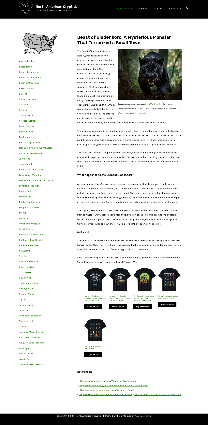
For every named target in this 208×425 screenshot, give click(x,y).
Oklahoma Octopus (29, 223)
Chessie (23, 110)
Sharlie (23, 256)
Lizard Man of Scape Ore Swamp (36, 180)
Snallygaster (26, 288)
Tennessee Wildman (30, 315)
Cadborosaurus (27, 99)
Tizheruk (24, 326)
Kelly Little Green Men (31, 169)
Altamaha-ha (26, 61)
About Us (173, 8)
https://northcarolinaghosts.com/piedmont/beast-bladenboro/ (113, 385)
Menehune (25, 196)
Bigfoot (23, 93)
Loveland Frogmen (29, 185)
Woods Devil (25, 358)
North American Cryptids (57, 7)
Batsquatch (25, 66)
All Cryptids (123, 8)
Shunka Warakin (28, 261)
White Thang (26, 353)
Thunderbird (26, 321)
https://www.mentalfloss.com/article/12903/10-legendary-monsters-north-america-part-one (130, 394)
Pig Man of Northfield (30, 239)
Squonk (23, 299)
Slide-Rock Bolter (28, 283)
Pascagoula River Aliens (32, 234)
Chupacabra (26, 115)
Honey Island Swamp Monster (35, 147)
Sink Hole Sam (27, 267)
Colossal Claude (28, 120)
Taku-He (24, 310)
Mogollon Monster (29, 207)
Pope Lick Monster (29, 245)
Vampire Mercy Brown (31, 331)
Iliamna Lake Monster (31, 153)
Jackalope (24, 158)
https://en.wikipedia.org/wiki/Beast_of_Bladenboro (107, 381)
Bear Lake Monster (29, 72)
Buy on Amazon (93, 306)
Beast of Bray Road (29, 82)
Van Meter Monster (29, 337)
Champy (23, 104)
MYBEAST (142, 8)
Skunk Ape (25, 277)
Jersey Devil (25, 164)
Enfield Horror (26, 131)
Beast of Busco (27, 88)
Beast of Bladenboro (30, 77)
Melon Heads (26, 191)
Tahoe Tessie (26, 304)
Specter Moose (27, 294)
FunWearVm (156, 104)
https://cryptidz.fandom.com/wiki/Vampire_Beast (106, 389)
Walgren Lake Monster (31, 342)
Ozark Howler (26, 229)
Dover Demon (26, 126)
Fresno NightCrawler (30, 142)
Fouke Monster (27, 137)
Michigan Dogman (29, 202)
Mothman (24, 218)
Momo (22, 212)
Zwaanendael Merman (31, 364)
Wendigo (24, 348)
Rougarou (24, 250)
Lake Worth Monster (30, 175)
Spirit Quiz (158, 8)
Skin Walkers (26, 272)
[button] (130, 8)
